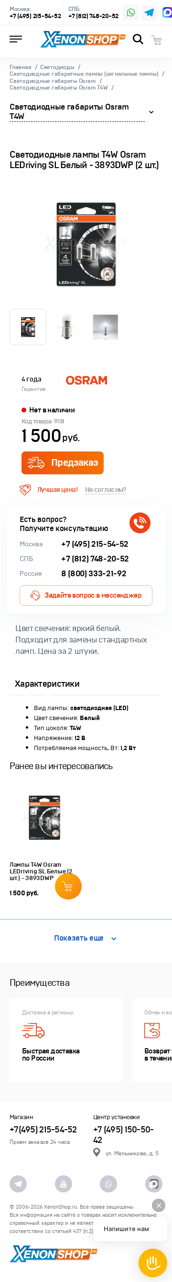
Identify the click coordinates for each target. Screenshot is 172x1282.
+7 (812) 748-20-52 (93, 16)
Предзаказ (74, 463)
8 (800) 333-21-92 (93, 574)
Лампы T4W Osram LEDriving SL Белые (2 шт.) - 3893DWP (41, 871)
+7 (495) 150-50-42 (123, 1135)
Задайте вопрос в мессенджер (92, 595)
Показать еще (79, 938)
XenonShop (83, 39)
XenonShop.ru (60, 1207)
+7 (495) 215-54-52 (35, 16)
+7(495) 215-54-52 (43, 1130)
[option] (86, 244)
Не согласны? (105, 490)
